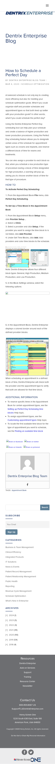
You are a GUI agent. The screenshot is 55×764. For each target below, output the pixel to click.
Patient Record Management (18, 571)
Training (27, 677)
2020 (11, 635)
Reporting (10, 586)
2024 (11, 615)
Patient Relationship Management (21, 576)
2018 (11, 644)
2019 (11, 639)
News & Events (12, 566)
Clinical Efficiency (13, 552)
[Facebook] (27, 484)
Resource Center (27, 681)
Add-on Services (27, 668)
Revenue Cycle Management (18, 591)
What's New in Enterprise (17, 601)
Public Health (11, 581)
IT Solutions (11, 562)
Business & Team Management (20, 547)
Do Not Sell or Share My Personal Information (28, 736)
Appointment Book (19, 490)
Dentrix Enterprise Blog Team (27, 80)
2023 (11, 620)
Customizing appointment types (22, 420)
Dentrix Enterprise (27, 663)
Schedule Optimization (35, 84)
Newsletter (27, 686)
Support (27, 672)
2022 (11, 625)
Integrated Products (15, 557)
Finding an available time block (29, 431)
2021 (11, 630)
